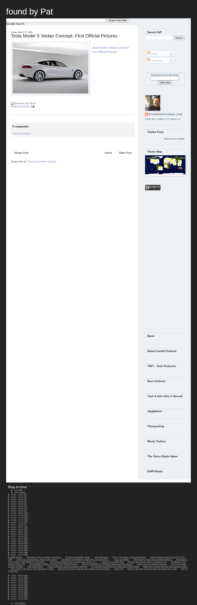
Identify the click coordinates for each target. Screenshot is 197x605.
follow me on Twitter (174, 139)
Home (108, 152)
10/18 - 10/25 (17, 495)
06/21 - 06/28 (17, 525)
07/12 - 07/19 (17, 518)
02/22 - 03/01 (17, 582)
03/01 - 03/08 (17, 580)
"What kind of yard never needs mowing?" (152, 559)
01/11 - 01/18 (17, 596)
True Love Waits (121, 559)
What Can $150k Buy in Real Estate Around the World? (107, 564)
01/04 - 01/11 (17, 599)
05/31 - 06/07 (17, 532)
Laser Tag (118, 569)
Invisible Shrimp (15, 557)
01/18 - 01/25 (17, 594)
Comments (157, 60)
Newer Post (21, 152)
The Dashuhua (101, 557)
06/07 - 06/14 (17, 529)
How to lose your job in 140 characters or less (32, 569)
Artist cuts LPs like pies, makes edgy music (37, 559)
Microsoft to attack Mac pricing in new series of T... (73, 562)
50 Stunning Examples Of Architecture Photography (115, 566)
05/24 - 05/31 (17, 534)
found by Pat (29, 11)
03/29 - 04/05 (17, 552)
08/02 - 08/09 (17, 511)
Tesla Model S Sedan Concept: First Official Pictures (64, 35)
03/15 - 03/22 (17, 576)
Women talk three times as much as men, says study (152, 569)
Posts (154, 54)
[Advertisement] (56, 142)
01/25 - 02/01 (17, 592)
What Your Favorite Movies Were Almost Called (165, 566)
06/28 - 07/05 (17, 522)
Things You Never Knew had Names (129, 557)
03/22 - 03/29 (17, 555)
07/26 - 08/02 (17, 513)
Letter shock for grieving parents (152, 564)
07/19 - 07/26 (17, 515)
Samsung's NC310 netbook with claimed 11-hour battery (84, 569)
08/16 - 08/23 (17, 506)
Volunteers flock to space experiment (44, 557)
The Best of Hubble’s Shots (77, 557)
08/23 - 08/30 (17, 504)
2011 (16, 490)
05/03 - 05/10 (17, 541)
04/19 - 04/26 (17, 545)
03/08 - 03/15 (17, 578)
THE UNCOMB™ (35, 566)
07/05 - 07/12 (17, 520)
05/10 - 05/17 (17, 538)
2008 (16, 603)
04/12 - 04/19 (17, 548)
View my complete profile (163, 119)
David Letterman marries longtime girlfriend (67, 566)
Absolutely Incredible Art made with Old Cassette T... (85, 559)
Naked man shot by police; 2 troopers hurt (147, 562)
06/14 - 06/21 (17, 527)
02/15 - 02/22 (17, 585)
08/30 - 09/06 (17, 501)
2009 (16, 492)
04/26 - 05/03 (17, 543)
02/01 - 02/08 (17, 589)
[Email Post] (32, 106)
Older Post (125, 152)
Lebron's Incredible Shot (112, 562)
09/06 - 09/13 (17, 499)
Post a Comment (22, 133)
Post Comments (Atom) (42, 161)
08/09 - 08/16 (17, 508)
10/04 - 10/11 (17, 497)
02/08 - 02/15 (17, 587)
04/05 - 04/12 (17, 550)
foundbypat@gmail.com (165, 114)
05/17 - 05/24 (17, 536)
